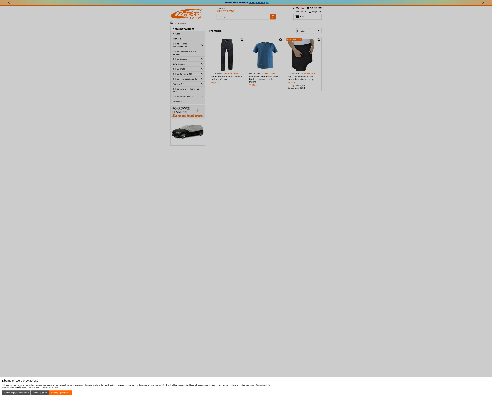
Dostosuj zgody (40, 392)
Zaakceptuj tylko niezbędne (16, 392)
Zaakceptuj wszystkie (60, 392)
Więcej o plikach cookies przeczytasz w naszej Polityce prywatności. (31, 387)
